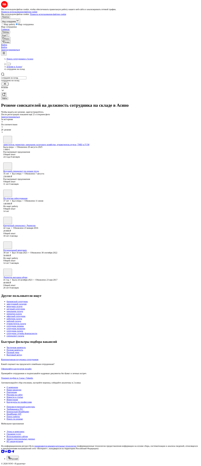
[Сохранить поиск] (4, 95)
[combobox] (13, 77)
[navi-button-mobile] (4, 53)
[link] (5, 38)
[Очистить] (5, 84)
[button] (4, 45)
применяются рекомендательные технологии (55, 446)
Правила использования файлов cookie (48, 14)
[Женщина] (7, 139)
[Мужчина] (7, 166)
